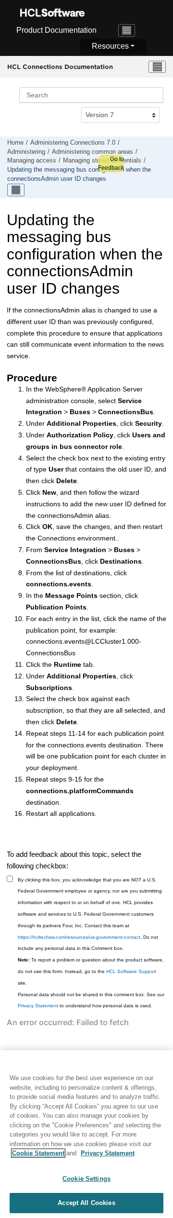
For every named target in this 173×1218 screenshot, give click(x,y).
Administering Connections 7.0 (72, 142)
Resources (110, 46)
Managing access (31, 160)
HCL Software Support (131, 971)
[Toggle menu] (157, 67)
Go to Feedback (111, 163)
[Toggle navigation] (127, 30)
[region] (86, 1134)
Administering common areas (92, 152)
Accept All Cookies (86, 1202)
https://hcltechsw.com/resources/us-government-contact (79, 937)
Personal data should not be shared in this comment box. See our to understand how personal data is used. (91, 1000)
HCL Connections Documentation (60, 66)
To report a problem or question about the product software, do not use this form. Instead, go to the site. (91, 971)
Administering (26, 152)
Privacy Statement (38, 1005)
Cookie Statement (38, 1153)
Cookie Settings (86, 1178)
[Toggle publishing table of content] (16, 190)
